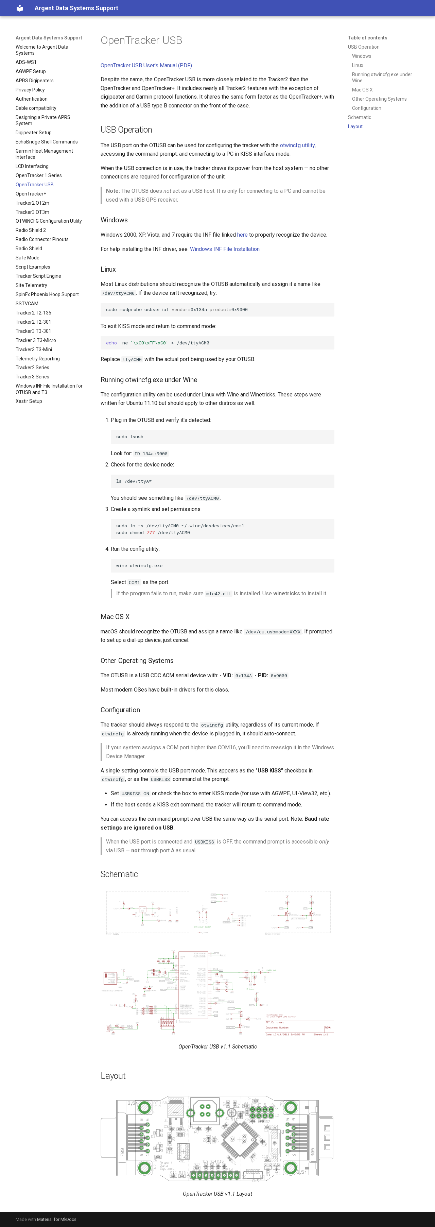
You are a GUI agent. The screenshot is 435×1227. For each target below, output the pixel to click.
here (242, 235)
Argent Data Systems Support (49, 37)
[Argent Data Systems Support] (20, 8)
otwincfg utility (297, 145)
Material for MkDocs (56, 1219)
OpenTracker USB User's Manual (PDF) (146, 65)
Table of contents (367, 37)
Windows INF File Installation (225, 249)
